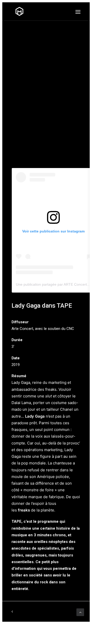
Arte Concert (22, 328)
